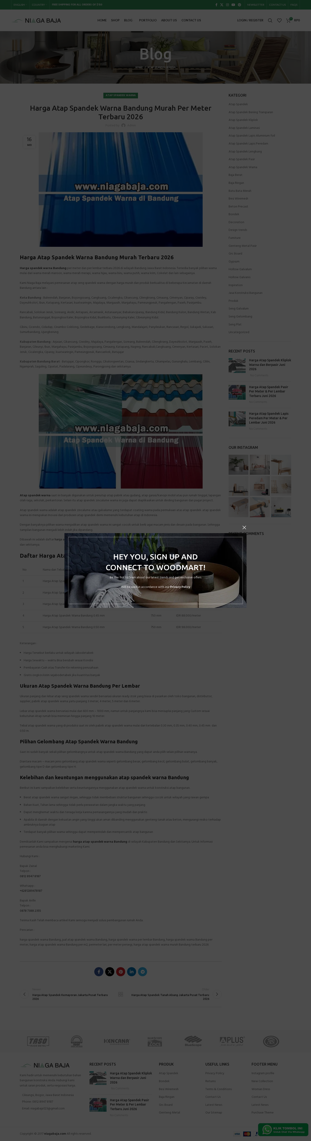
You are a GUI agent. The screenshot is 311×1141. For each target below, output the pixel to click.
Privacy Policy (180, 587)
